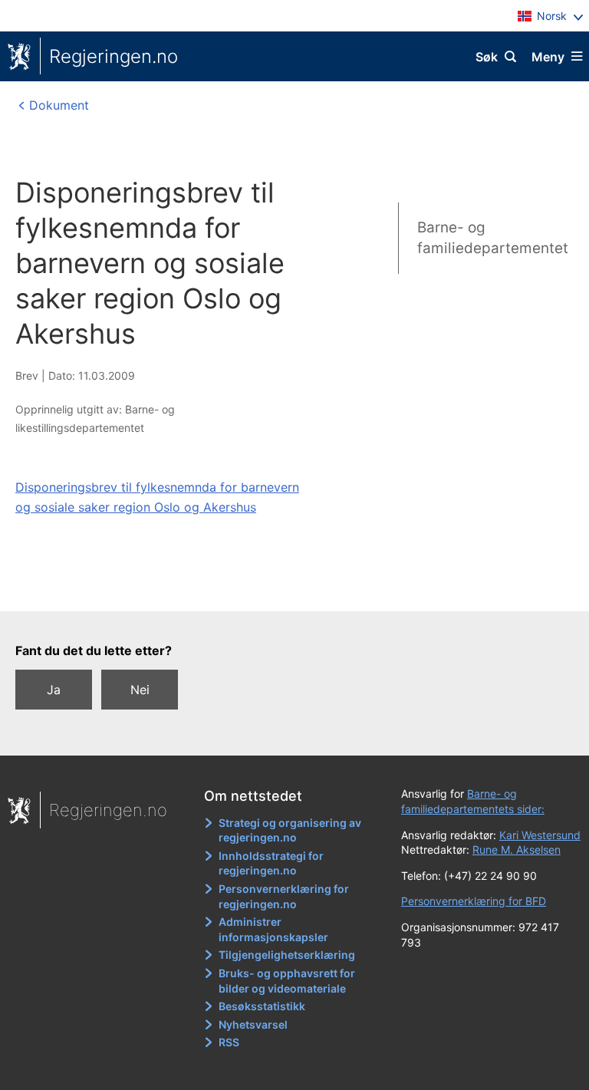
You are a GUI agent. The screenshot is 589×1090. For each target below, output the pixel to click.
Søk (486, 56)
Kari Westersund (540, 834)
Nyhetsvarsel (253, 1024)
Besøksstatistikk (262, 1006)
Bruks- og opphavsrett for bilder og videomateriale (287, 981)
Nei (140, 689)
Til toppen (287, 589)
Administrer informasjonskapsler (273, 929)
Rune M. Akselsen (516, 849)
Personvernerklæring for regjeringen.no (284, 896)
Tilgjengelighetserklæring (287, 954)
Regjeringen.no (113, 56)
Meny (547, 56)
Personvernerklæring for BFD (473, 900)
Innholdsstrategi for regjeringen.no (271, 863)
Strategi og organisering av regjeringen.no (290, 830)
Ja (54, 689)
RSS (229, 1042)
